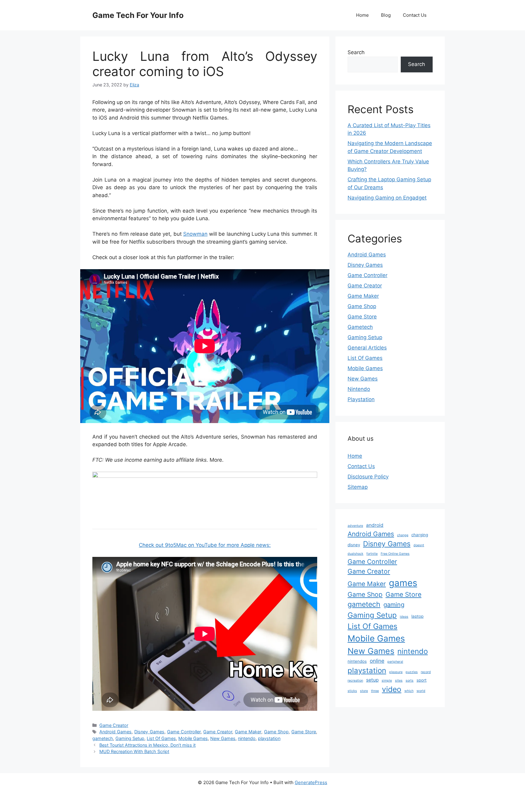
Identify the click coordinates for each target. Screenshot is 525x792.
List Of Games (161, 738)
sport (422, 680)
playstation (269, 738)
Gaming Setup (129, 738)
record (426, 672)
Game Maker (248, 731)
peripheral (395, 662)
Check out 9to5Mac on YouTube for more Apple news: (205, 545)
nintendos (357, 661)
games (403, 583)
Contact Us (415, 15)
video (391, 689)
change (402, 535)
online (377, 661)
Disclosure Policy (368, 477)
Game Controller (184, 731)
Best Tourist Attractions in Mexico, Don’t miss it (147, 745)
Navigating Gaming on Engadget (387, 198)
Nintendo (359, 389)
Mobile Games (193, 738)
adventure (355, 526)
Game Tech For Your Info (138, 15)
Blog (386, 15)
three (375, 691)
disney (354, 544)
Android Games (115, 731)
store (364, 691)
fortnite (372, 554)
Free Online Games (395, 554)
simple (387, 681)
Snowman (195, 234)
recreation (355, 681)
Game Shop (276, 731)
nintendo (247, 738)
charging (419, 534)
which (408, 691)
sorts (409, 681)
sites (399, 681)
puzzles (412, 672)
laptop (417, 616)
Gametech (360, 327)
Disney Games (149, 731)
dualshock (355, 554)
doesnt (418, 545)
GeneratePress (311, 782)
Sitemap (358, 487)
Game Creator (113, 725)
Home (362, 15)
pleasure (396, 672)
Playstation (361, 399)
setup (372, 680)
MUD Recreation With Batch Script (134, 751)
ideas (404, 617)
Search (356, 52)
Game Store (303, 731)
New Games (222, 738)
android (374, 525)
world (421, 691)
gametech (102, 738)
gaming (393, 604)
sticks (352, 691)
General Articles (367, 348)
